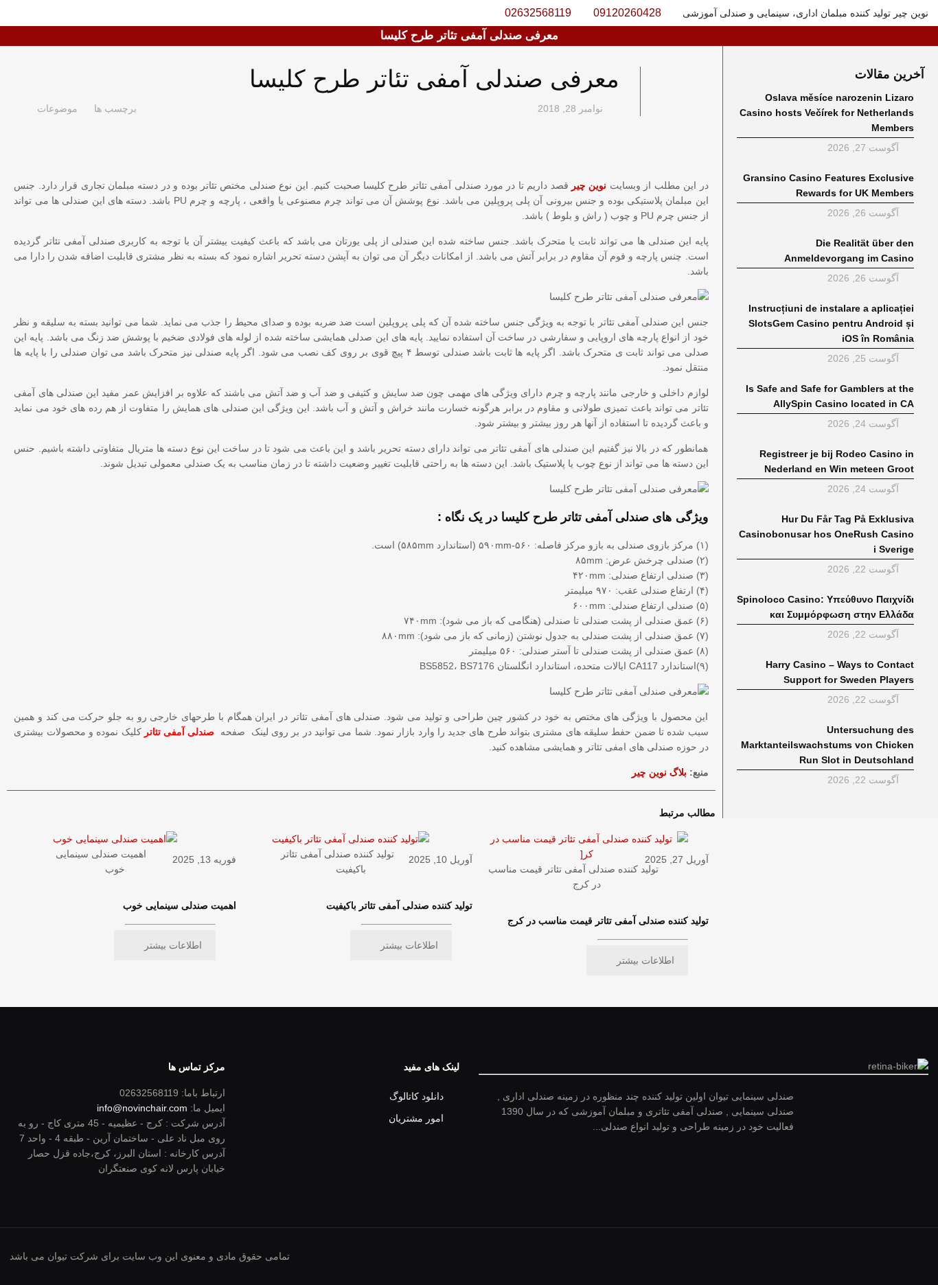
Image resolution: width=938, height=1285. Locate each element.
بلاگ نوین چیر (659, 772)
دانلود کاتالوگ (416, 1096)
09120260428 (627, 13)
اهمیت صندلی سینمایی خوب (179, 905)
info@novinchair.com (142, 1107)
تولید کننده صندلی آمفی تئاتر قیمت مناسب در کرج (608, 920)
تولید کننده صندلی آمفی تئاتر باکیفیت (399, 905)
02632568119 (538, 13)
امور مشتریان (416, 1118)
